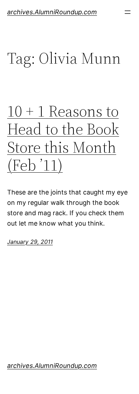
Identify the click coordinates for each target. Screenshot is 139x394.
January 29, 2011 (30, 241)
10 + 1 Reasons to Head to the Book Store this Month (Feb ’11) (63, 138)
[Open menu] (127, 12)
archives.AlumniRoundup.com (52, 12)
